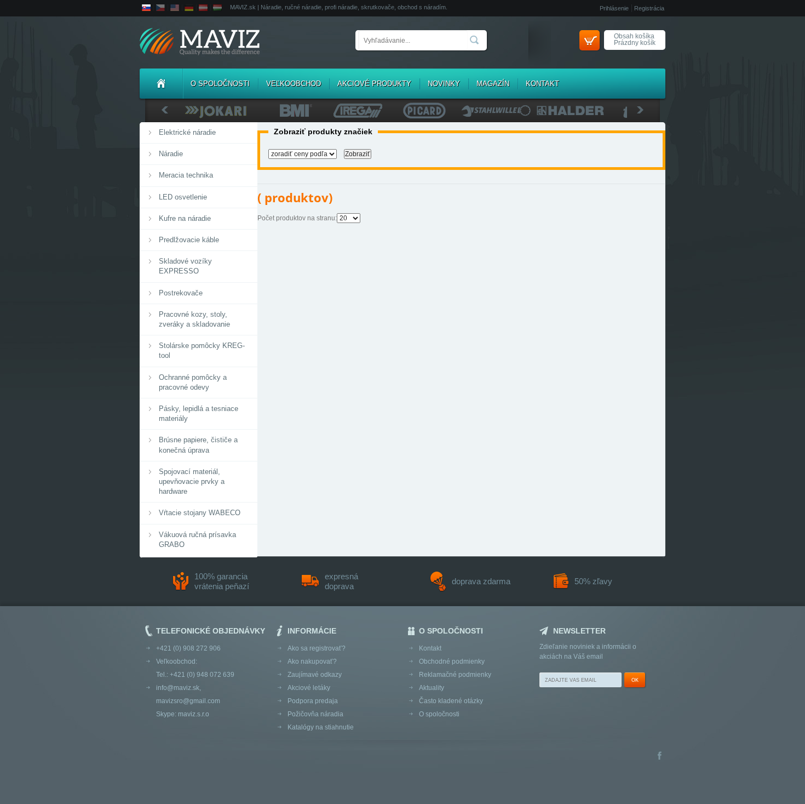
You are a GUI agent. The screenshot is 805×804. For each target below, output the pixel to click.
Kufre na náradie (185, 218)
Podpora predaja (313, 701)
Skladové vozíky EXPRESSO (185, 266)
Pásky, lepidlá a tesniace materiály (198, 413)
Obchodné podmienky (452, 661)
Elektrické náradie (187, 132)
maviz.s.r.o (193, 714)
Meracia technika (186, 175)
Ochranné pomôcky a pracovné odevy (193, 382)
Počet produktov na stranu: (297, 218)
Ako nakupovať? (312, 661)
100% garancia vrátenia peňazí (221, 581)
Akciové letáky (309, 688)
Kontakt (542, 83)
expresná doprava (341, 581)
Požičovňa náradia (315, 714)
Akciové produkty (374, 83)
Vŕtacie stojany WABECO (199, 513)
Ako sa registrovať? (317, 648)
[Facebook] (659, 756)
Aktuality (431, 688)
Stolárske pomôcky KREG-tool (202, 350)
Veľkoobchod (293, 83)
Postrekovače (181, 293)
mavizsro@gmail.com (188, 701)
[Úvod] (161, 84)
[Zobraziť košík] (589, 40)
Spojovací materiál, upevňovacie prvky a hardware (192, 481)
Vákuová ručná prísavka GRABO (197, 540)
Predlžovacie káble (189, 240)
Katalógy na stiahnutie (321, 727)
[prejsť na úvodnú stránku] (200, 42)
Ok (635, 680)
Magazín (492, 83)
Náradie (171, 154)
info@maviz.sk (177, 688)
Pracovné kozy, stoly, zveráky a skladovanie (194, 319)
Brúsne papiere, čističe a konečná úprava (198, 445)
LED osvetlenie (183, 197)
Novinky (444, 83)
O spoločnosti (220, 83)
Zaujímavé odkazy (315, 674)
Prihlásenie (614, 8)
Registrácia (649, 8)
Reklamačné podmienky (455, 674)
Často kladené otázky (451, 701)
